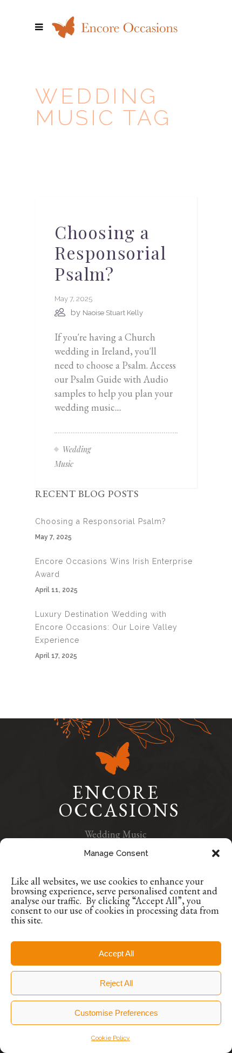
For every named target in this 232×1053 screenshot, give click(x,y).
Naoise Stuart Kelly (113, 313)
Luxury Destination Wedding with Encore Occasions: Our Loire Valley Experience (106, 627)
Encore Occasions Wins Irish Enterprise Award (114, 568)
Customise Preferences (116, 1012)
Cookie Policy (110, 1038)
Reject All (116, 983)
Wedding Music (116, 834)
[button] (215, 853)
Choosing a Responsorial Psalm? (110, 252)
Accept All (116, 953)
